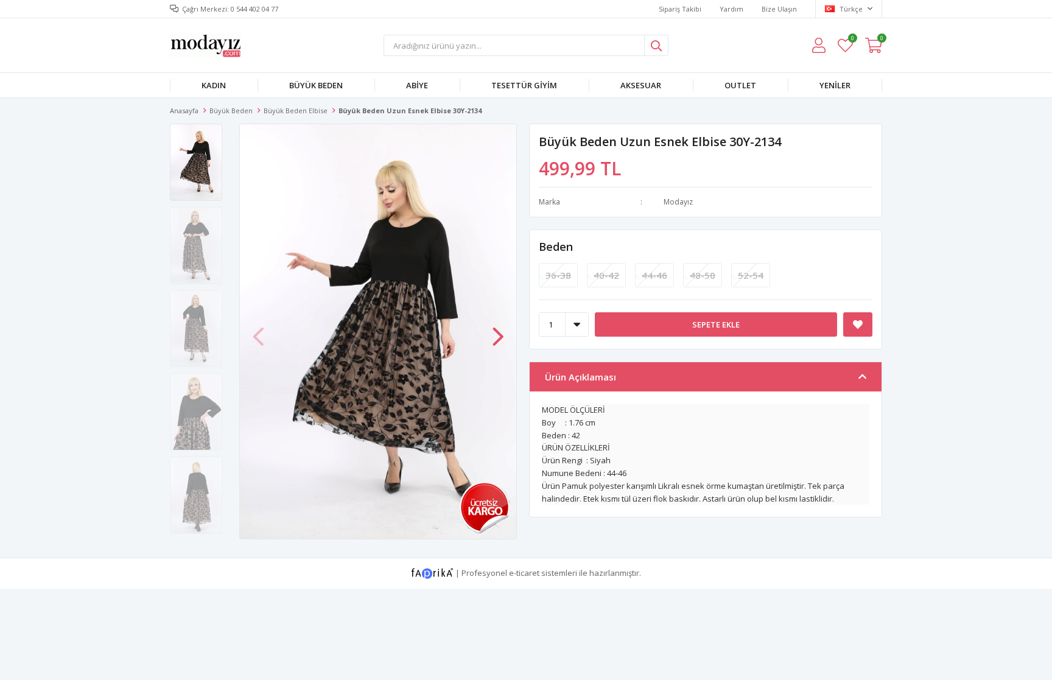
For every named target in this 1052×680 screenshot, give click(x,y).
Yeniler (834, 85)
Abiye (417, 85)
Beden (556, 246)
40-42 (606, 275)
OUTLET (740, 85)
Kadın (214, 85)
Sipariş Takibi (680, 8)
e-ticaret (524, 572)
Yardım (731, 8)
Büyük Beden (316, 85)
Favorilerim (852, 40)
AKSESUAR (640, 85)
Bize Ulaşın (779, 8)
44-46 (654, 275)
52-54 (750, 275)
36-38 (558, 275)
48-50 (702, 275)
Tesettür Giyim (524, 85)
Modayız (678, 202)
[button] (498, 330)
